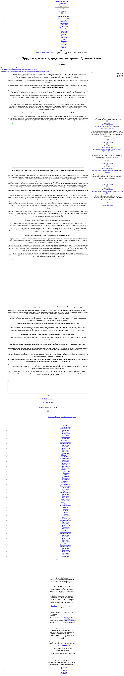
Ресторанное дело (47, 402)
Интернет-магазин (62, 1)
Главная (38, 52)
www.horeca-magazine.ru (61, 645)
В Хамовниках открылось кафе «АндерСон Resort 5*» (107, 192)
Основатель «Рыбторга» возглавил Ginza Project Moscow (107, 171)
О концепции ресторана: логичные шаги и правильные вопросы (107, 127)
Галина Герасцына (69, 622)
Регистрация (62, 11)
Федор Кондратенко (70, 620)
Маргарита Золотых (70, 617)
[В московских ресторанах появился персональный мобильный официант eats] (62, 69)
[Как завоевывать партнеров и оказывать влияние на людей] (62, 68)
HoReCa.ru (54, 606)
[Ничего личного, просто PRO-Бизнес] (62, 66)
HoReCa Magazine (47, 399)
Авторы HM (62, 3)
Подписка (62, 5)
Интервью (45, 52)
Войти (62, 8)
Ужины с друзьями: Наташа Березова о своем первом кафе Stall (107, 149)
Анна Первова (68, 619)
